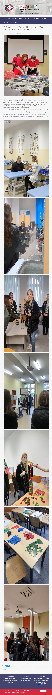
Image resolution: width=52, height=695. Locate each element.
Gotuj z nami (14, 22)
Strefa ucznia (27, 18)
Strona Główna (7, 18)
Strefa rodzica (36, 18)
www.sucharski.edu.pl (41, 682)
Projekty (44, 18)
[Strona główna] (8, 7)
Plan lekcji (6, 22)
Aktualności (15, 18)
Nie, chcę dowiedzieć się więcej (11, 693)
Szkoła (21, 18)
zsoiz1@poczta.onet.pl (43, 680)
